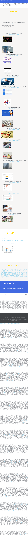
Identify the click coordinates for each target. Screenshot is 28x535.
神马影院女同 (19, 381)
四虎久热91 (24, 407)
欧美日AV (6, 391)
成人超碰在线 (5, 417)
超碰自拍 (7, 533)
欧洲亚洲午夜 (2, 509)
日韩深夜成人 (18, 506)
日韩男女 (9, 419)
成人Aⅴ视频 (8, 489)
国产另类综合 (2, 393)
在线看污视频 (3, 407)
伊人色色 (2, 379)
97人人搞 (10, 475)
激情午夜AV (20, 433)
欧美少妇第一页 (18, 493)
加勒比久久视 (25, 481)
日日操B (10, 350)
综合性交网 (9, 388)
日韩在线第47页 (11, 523)
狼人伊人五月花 (24, 401)
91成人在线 (14, 490)
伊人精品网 (16, 522)
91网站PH (21, 377)
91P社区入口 (14, 377)
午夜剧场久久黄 (7, 364)
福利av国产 (2, 480)
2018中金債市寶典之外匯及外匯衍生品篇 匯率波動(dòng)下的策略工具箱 (14, 33)
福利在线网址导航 (24, 408)
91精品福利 (7, 377)
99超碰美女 (8, 431)
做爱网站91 (9, 393)
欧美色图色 (18, 523)
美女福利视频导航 (11, 449)
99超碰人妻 (14, 466)
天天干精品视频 (20, 405)
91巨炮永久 (11, 448)
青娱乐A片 (8, 448)
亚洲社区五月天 (24, 474)
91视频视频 (5, 518)
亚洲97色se (16, 464)
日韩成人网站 (4, 458)
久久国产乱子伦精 (8, 436)
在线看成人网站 (26, 473)
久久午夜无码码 (25, 492)
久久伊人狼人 (13, 481)
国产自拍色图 (4, 358)
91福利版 (17, 462)
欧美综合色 (11, 329)
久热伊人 (11, 365)
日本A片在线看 (12, 489)
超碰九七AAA (10, 533)
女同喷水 (5, 501)
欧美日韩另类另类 (13, 390)
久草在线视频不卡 (18, 418)
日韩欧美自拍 (19, 447)
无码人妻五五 (26, 430)
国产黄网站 (6, 481)
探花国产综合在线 (19, 446)
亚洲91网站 (4, 451)
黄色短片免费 (13, 518)
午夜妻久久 (11, 509)
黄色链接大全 (8, 501)
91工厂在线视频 (23, 351)
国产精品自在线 (13, 496)
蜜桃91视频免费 (20, 358)
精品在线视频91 (23, 416)
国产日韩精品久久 (18, 481)
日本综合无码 (12, 344)
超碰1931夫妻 (20, 373)
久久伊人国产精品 (21, 444)
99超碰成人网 (24, 477)
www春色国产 (13, 432)
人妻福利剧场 (12, 487)
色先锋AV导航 (13, 462)
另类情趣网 (13, 492)
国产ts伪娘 (6, 380)
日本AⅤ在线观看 (4, 516)
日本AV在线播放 (22, 395)
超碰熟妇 (10, 502)
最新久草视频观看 (2, 519)
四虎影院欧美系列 (4, 405)
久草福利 (16, 479)
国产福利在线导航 (16, 516)
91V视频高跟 (2, 364)
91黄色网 (24, 451)
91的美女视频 (13, 460)
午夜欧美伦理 (23, 404)
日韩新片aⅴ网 (22, 424)
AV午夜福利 (4, 435)
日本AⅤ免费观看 (19, 375)
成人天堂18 (16, 406)
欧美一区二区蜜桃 (5, 419)
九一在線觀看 (5, 431)
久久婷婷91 (14, 349)
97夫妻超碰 (19, 522)
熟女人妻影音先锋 (9, 491)
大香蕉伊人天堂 (5, 363)
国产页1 (1, 458)
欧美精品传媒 (2, 521)
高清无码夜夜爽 (25, 373)
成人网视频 (10, 466)
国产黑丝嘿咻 (20, 431)
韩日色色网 (9, 363)
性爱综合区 (25, 392)
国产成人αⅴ (6, 445)
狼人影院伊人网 (15, 380)
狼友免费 (11, 349)
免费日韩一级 (5, 404)
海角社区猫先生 (24, 437)
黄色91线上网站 (15, 422)
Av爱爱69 (19, 534)
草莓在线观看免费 (22, 333)
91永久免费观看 (9, 391)
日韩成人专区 (2, 446)
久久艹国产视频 (20, 462)
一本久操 (17, 444)
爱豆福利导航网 (10, 473)
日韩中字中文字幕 (5, 507)
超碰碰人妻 (2, 391)
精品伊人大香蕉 (25, 358)
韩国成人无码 (4, 408)
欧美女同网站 (15, 415)
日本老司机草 (4, 378)
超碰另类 (26, 375)
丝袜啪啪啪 (19, 434)
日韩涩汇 (13, 347)
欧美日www (17, 460)
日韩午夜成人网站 (15, 376)
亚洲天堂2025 (23, 406)
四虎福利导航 (21, 345)
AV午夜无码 (3, 351)
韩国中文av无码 (19, 329)
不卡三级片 (22, 490)
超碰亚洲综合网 (12, 434)
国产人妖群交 (25, 525)
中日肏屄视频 (11, 435)
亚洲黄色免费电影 (19, 437)
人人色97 (18, 420)
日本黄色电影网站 (13, 501)
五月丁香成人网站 (23, 374)
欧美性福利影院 (3, 460)
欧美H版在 (6, 333)
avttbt (11, 392)
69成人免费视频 (13, 480)
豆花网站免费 (14, 525)
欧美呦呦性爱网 (2, 501)
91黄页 (20, 445)
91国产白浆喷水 (15, 405)
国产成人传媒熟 (4, 334)
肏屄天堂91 (2, 434)
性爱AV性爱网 (6, 480)
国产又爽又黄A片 (18, 463)
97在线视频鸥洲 (3, 389)
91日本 (15, 489)
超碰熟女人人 (7, 365)
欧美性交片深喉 (6, 362)
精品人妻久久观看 (25, 464)
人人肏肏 (21, 506)
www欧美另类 (18, 519)
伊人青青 (26, 343)
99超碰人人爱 (24, 476)
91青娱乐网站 (12, 363)
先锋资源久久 (25, 362)
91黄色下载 (4, 504)
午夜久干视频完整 (5, 473)
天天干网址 (25, 418)
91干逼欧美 (8, 361)
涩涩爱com (2, 491)
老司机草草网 (2, 449)
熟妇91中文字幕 (14, 387)
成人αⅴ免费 (7, 531)
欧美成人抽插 (7, 351)
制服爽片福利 (4, 502)
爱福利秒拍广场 (13, 452)
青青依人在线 (19, 479)
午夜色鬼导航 (10, 525)
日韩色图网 (19, 419)
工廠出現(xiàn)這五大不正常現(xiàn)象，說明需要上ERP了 (14, 213)
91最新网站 (26, 349)
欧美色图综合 (21, 461)
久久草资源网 (10, 346)
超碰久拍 (22, 407)
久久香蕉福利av (3, 503)
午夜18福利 (14, 421)
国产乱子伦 (17, 495)
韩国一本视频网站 (6, 423)
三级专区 (10, 452)
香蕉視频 (3, 337)
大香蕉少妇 (18, 477)
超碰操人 (26, 352)
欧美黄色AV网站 (16, 510)
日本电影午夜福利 (12, 408)
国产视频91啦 (3, 523)
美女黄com (11, 437)
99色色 (18, 445)
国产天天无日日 (24, 446)
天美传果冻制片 (15, 334)
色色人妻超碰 (20, 389)
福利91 (1, 461)
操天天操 (10, 463)
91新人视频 (21, 452)
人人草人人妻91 (5, 432)
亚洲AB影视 (7, 466)
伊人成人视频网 (26, 366)
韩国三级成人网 (13, 373)
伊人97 (5, 520)
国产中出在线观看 (23, 381)
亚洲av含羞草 (12, 433)
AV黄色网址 (2, 520)
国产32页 (9, 480)
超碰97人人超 (23, 359)
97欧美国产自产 (15, 508)
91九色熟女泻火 (13, 403)
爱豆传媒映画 (9, 366)
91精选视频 (16, 496)
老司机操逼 (22, 418)
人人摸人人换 (6, 430)
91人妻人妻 (23, 378)
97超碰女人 (23, 459)
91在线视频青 (3, 406)
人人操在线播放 (5, 459)
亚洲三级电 (14, 505)
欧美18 (10, 460)
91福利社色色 (6, 452)
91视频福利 (2, 490)
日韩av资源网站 (16, 335)
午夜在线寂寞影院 (19, 509)
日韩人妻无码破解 (16, 448)
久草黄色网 (10, 488)
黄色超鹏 (20, 489)
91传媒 (22, 329)
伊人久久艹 (12, 430)
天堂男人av (25, 424)
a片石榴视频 (6, 461)
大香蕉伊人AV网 (5, 444)
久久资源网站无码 (6, 463)
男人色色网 (9, 524)
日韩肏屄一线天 (11, 445)
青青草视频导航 (20, 503)
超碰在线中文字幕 (22, 334)
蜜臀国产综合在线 (16, 409)
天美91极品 (16, 521)
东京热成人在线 (15, 381)
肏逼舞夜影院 (8, 450)
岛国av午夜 (19, 518)
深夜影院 (25, 505)
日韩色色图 (21, 390)
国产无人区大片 (4, 531)
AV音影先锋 (10, 476)
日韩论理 (2, 430)
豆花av (15, 504)
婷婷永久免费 (5, 492)
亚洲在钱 (19, 372)
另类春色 (5, 352)
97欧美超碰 (4, 365)
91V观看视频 (6, 462)
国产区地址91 (25, 501)
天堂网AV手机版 (19, 330)
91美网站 (13, 502)
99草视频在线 (17, 432)
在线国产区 (8, 487)
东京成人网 (3, 478)
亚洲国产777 (16, 532)
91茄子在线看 (23, 518)
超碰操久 (20, 346)
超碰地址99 (16, 518)
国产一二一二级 (16, 438)
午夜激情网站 (24, 506)
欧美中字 (21, 466)
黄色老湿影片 (21, 501)
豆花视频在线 (2, 474)
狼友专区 (1, 493)
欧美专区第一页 (6, 393)
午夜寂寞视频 (18, 349)
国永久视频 (8, 509)
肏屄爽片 (19, 334)
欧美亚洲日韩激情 (17, 517)
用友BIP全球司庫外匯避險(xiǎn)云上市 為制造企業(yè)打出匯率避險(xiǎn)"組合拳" (14, 22)
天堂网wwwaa (21, 495)
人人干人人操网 (3, 445)
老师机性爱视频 (12, 450)
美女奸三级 (18, 395)
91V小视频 (14, 503)
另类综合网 (9, 403)
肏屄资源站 (8, 467)
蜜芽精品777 (1, 492)
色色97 (12, 402)
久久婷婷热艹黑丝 (20, 435)
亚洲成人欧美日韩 (14, 330)
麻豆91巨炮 (9, 481)
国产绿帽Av (7, 503)
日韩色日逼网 (18, 417)
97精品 (2, 517)
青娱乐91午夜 (6, 350)
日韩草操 (17, 476)
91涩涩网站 (22, 460)
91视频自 (4, 333)
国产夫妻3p (11, 401)
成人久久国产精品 (7, 349)
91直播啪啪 (8, 359)
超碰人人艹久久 (2, 463)
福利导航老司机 (8, 395)
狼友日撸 (2, 417)
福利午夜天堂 (16, 502)
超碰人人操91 (4, 344)
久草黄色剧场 (10, 330)
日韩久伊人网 (24, 510)
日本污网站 (1, 431)
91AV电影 (15, 424)
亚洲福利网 (18, 415)
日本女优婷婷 (5, 418)
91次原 (2, 361)
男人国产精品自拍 (13, 393)
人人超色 (4, 481)
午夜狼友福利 (3, 347)
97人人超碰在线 (26, 372)
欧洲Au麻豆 (1, 435)
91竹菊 (17, 379)
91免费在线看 (26, 376)
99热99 (16, 395)
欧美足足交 (8, 435)
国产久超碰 (5, 509)
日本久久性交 (15, 437)
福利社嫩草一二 (7, 479)
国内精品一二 (7, 381)
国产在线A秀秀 (15, 523)
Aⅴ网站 (17, 447)
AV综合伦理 (24, 417)
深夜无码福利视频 (7, 434)
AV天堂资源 (8, 404)
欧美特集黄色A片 (15, 394)
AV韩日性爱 (2, 462)
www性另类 (15, 350)
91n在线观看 (24, 405)
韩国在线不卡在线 (24, 504)
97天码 (10, 531)
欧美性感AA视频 (10, 387)
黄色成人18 (15, 343)
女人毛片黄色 (4, 450)
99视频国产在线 (22, 335)
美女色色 (4, 416)
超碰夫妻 (4, 488)
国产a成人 (1, 473)
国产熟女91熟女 (9, 438)
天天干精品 (12, 524)
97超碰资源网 (10, 451)
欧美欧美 (3, 452)
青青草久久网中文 (11, 343)
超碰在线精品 (11, 534)
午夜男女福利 (8, 344)
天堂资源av (10, 358)
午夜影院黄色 (20, 378)
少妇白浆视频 (14, 451)
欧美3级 (23, 392)
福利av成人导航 (12, 504)
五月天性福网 (8, 517)
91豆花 (15, 418)
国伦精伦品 (2, 380)
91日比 (15, 375)
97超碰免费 (6, 505)
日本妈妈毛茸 (11, 417)
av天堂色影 (22, 448)
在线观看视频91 (13, 447)
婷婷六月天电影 (19, 520)
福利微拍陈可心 (11, 446)
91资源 (3, 424)
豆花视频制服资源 (11, 423)
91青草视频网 (18, 362)
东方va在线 (25, 329)
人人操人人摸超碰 (5, 403)
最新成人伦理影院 (20, 465)
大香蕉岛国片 (14, 364)
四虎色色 (20, 359)
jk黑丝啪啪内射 (8, 508)
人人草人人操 (21, 480)
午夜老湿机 (19, 374)
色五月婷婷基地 (14, 346)
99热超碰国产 (12, 467)
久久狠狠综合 (25, 434)
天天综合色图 (19, 376)
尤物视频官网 (24, 336)
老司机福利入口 (14, 444)
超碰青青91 (14, 506)
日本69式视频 (3, 534)
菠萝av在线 (17, 531)
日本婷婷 (24, 487)
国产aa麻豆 (19, 496)
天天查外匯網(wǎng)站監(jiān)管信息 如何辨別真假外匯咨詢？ (14, 139)
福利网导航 (11, 507)
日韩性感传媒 (18, 343)
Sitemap (16, 320)
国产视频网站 (6, 490)
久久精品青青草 (10, 464)
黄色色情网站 (14, 493)
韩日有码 (27, 518)
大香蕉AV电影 (6, 376)
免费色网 (18, 365)
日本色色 (17, 346)
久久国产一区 (22, 475)
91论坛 (20, 460)
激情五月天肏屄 (10, 461)
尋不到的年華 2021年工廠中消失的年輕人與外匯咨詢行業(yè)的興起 (14, 181)
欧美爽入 (7, 525)
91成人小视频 (18, 377)
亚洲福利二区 (25, 480)
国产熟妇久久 (8, 516)
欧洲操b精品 (17, 366)
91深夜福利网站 (21, 531)
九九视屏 (24, 348)
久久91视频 (12, 520)
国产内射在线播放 (9, 522)
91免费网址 (13, 475)
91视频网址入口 (23, 364)
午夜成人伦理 (8, 465)
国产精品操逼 (7, 488)
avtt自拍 (24, 360)
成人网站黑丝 (15, 420)
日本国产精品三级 (3, 533)
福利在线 (3, 461)
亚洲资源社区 (2, 422)
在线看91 (18, 524)
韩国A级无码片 (17, 480)
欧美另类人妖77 (20, 459)
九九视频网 (23, 388)
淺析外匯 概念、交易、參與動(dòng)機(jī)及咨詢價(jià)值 (14, 128)
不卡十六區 (17, 451)
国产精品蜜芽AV (16, 431)
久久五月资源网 (13, 348)
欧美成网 (18, 387)
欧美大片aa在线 (15, 488)
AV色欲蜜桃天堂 (17, 392)
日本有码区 (6, 346)
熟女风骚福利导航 (10, 490)
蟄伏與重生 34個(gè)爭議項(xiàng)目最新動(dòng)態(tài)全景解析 (14, 75)
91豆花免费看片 (14, 365)
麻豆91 (16, 407)
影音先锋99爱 (12, 404)
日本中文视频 (24, 379)
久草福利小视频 (13, 407)
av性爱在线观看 (19, 364)
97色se (23, 430)
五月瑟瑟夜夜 (12, 521)
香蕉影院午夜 (3, 372)
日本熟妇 (21, 481)
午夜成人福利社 (9, 348)
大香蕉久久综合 (20, 494)
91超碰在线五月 (23, 449)
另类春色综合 (22, 507)
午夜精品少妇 (16, 388)
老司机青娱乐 (16, 434)
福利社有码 (11, 508)
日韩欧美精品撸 (16, 332)
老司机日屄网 (14, 476)
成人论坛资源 (4, 394)
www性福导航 (24, 420)
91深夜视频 (11, 381)
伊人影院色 (10, 351)
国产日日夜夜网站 (18, 490)
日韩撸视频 (14, 446)
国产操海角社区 (2, 376)
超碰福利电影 (7, 421)
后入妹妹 (19, 478)
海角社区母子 (23, 447)
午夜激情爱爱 (3, 366)
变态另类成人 (24, 432)
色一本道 (21, 336)
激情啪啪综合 (24, 435)
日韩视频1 (23, 332)
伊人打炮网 (11, 334)
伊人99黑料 (11, 431)
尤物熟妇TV (10, 503)
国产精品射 (9, 328)
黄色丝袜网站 (22, 421)
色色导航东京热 (20, 379)
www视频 (20, 409)
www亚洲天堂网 (10, 331)
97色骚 (5, 521)
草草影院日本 (23, 496)
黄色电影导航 (15, 337)
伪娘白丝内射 (2, 377)
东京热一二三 (6, 360)
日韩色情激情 (20, 332)
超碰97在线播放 (18, 351)
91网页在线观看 (14, 458)
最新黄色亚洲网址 (20, 438)
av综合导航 (6, 328)
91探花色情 (18, 533)
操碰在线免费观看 (18, 416)
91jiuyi (21, 533)
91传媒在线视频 (12, 465)
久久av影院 (22, 419)
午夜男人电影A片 (2, 350)
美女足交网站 (14, 351)
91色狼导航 (9, 458)
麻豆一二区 (17, 489)
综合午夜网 (15, 404)
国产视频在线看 (4, 375)
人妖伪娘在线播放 (3, 436)
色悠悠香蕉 (5, 390)
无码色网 (16, 459)
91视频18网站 (8, 437)
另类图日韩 (21, 525)
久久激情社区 (25, 422)
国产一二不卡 (25, 345)
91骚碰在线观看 (13, 531)
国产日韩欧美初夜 (5, 429)
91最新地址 (16, 358)
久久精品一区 (18, 525)
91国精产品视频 (5, 464)
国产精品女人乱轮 (19, 504)
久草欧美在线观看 (18, 352)
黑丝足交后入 (11, 422)
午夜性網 (5, 491)
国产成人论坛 (4, 374)
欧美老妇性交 (8, 392)
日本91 (8, 494)
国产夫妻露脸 (18, 391)
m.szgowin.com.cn (14, 289)
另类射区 (7, 493)
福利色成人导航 (6, 510)
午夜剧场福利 (2, 532)
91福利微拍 (4, 493)
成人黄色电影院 (10, 360)
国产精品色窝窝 (23, 346)
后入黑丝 (8, 374)
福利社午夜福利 (2, 423)
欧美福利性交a (4, 395)
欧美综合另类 (4, 345)
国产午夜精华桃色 (24, 509)
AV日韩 (12, 506)
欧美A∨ (2, 352)
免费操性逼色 (17, 347)
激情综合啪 (9, 430)
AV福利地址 (21, 451)
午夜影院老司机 (22, 386)
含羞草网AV (10, 347)
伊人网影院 (19, 406)
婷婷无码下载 (24, 402)
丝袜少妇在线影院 (10, 380)
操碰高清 (19, 502)
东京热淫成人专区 (9, 477)
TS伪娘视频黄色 (21, 344)
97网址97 (7, 451)
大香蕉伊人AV (9, 432)
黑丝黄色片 (1, 419)
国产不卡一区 (10, 493)
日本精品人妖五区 (15, 478)
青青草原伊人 (16, 372)
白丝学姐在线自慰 (4, 348)
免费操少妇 (13, 360)
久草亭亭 (17, 503)
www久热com (9, 418)
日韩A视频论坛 (13, 419)
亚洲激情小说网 (12, 332)
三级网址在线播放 (8, 521)
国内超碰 (15, 417)
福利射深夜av (19, 404)
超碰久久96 (3, 420)
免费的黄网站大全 (8, 375)
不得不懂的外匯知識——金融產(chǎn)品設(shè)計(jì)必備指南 (14, 54)
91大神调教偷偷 (22, 517)
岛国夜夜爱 (12, 328)
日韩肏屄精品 (6, 524)
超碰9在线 (20, 458)
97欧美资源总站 (23, 343)
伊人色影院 (6, 523)
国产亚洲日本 (20, 403)
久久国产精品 (24, 503)
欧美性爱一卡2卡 (7, 332)
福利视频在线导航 (18, 452)
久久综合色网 (19, 363)
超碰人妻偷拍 (16, 467)
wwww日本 (4, 381)
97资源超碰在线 (9, 492)
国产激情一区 (2, 447)
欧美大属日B (1, 518)
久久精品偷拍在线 (5, 330)
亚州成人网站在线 (7, 532)
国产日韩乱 (24, 465)
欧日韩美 (16, 436)
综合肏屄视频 (20, 432)
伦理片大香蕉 (18, 336)
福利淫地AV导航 (22, 508)
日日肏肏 (23, 376)
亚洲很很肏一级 (22, 519)
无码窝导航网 (20, 388)
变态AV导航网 (3, 479)
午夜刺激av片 (6, 424)
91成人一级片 (5, 388)
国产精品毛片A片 (20, 492)
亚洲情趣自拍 (25, 523)
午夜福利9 (6, 366)
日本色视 (16, 363)
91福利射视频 (14, 333)
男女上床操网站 (23, 363)
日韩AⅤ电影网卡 (23, 352)
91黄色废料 (22, 491)
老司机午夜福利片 (18, 429)
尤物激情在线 (7, 478)
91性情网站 (13, 464)
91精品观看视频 (16, 433)
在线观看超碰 (8, 433)
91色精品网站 (21, 366)
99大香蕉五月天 (4, 489)
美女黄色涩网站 (17, 361)
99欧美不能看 (11, 421)
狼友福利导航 (11, 416)
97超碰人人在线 (13, 395)
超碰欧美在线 (25, 415)
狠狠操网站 (5, 517)
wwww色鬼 (11, 335)
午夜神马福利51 (13, 361)
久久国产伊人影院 (14, 533)
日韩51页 (24, 495)
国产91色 (7, 379)
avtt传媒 (25, 344)
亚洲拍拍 (13, 392)
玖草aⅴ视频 (22, 502)
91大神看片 (23, 489)
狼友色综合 (21, 415)
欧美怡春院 (17, 505)
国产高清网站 (20, 408)
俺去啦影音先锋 (7, 446)
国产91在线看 (24, 365)
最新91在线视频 (20, 521)
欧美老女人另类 (21, 361)
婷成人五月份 (9, 386)
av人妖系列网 (11, 394)
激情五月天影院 (9, 409)
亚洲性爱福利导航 (11, 372)
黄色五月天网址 (7, 329)
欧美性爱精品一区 (17, 473)
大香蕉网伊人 (26, 517)
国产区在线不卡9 (2, 392)
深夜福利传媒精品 (12, 532)
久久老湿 (14, 379)
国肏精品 (20, 448)
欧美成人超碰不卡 (19, 488)
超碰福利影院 (21, 337)
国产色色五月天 (16, 430)
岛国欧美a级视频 (24, 522)
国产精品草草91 (9, 518)
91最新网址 (5, 495)
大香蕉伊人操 (13, 436)
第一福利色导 (19, 423)
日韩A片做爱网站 (13, 429)
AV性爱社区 (7, 336)
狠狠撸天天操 (17, 348)
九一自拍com (24, 377)
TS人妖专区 (20, 387)
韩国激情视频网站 (25, 462)
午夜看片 (1, 465)
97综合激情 (12, 350)
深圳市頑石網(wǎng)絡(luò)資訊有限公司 (18, 319)
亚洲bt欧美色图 (16, 374)
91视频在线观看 (7, 449)
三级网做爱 (5, 496)
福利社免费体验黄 (11, 510)
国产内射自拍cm (23, 347)
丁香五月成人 (16, 465)
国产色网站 (7, 378)
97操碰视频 (2, 495)
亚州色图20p (26, 491)
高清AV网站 (2, 360)
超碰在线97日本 (24, 389)
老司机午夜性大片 (23, 350)
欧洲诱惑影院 (19, 474)
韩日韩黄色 (2, 448)
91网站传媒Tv (8, 408)
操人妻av (15, 520)
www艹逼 (6, 494)
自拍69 (22, 520)
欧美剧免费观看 (9, 402)
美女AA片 (13, 406)
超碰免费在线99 (12, 389)
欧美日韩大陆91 (7, 389)
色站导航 (14, 519)
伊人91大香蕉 (5, 359)
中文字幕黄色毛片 (22, 524)
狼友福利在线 (6, 420)
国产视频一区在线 (20, 402)
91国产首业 (3, 346)
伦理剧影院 (15, 423)
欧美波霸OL (8, 334)
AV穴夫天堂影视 (5, 467)
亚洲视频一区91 (5, 386)
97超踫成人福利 (5, 522)
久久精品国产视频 (23, 463)
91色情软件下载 (14, 366)
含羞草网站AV (3, 335)
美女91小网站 (20, 476)
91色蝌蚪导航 (9, 447)
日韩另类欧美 (8, 401)
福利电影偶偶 (17, 466)
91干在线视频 (17, 501)
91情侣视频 (17, 390)
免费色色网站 (14, 345)
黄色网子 (6, 447)
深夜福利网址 (6, 476)
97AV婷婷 (20, 516)
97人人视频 (7, 416)
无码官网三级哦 (11, 374)
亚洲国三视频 (2, 475)
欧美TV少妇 (23, 328)
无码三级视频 (16, 449)
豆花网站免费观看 (12, 479)
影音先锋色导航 (3, 421)
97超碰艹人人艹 (19, 328)
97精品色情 (23, 494)
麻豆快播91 (20, 365)
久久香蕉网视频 (20, 532)
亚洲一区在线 (3, 329)
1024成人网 (5, 387)
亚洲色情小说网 (9, 444)
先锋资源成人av (8, 352)
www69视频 (13, 358)
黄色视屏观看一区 (7, 335)
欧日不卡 (20, 392)
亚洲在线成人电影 (16, 344)
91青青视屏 (16, 491)
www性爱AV (15, 509)
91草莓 (13, 337)
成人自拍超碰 (12, 375)
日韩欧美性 (23, 466)
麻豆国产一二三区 (10, 474)
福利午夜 (16, 524)
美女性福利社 (14, 461)
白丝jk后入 (2, 387)
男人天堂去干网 (16, 534)
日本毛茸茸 (25, 391)
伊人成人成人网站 (13, 495)
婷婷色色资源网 (13, 517)
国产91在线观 (23, 431)
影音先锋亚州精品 (2, 476)
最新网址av (24, 331)
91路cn (12, 438)
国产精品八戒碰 (16, 402)
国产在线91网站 (23, 534)
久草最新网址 (6, 343)
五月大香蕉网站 (14, 463)
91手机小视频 (16, 389)
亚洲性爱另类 (7, 460)
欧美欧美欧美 (17, 331)
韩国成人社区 (18, 507)
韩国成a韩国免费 (25, 520)
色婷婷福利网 (17, 360)
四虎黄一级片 (25, 361)
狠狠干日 (5, 377)
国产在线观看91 (11, 378)
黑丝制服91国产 (21, 505)
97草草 (20, 347)
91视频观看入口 (6, 415)
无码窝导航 (23, 521)
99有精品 (3, 494)
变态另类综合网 (2, 362)
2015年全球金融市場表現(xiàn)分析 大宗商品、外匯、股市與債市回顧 (14, 192)
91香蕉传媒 (20, 430)
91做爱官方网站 (15, 474)
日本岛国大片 (20, 394)
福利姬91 (5, 379)
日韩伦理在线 (11, 494)
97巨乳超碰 (5, 448)
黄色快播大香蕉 (8, 520)
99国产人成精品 (11, 362)
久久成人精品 (3, 349)
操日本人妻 (12, 418)
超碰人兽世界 (8, 504)
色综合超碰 (4, 506)
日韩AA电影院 (15, 435)
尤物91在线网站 (7, 475)
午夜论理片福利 (7, 422)
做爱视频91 (24, 467)
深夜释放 (9, 507)
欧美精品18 (4, 466)
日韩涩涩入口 (5, 409)
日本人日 (15, 328)
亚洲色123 (7, 345)
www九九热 (18, 345)
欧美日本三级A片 (13, 352)
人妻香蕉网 (24, 533)
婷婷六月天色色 (15, 329)
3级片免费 (5, 373)
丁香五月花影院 (9, 373)
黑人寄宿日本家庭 (17, 475)
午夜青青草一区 (24, 409)
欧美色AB (18, 424)
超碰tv (5, 392)
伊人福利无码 (25, 475)
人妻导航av (9, 429)
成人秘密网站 (23, 393)
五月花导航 (16, 403)
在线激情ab (14, 416)
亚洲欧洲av (16, 419)
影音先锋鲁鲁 (21, 422)
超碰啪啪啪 (20, 360)
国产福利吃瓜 (10, 364)
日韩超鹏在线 (18, 333)
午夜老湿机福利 (5, 438)
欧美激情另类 (5, 361)
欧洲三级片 (19, 449)
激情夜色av (19, 350)
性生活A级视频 (11, 505)
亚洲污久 (18, 422)
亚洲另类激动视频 (14, 391)
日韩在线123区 (16, 450)
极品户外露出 (24, 387)
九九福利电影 (9, 337)
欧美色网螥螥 (10, 345)
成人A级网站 (7, 406)
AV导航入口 (23, 516)
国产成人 (21, 417)
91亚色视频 (17, 461)
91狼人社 (8, 405)
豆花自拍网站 (4, 401)
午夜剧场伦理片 (9, 459)
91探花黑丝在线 (17, 386)
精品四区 (1, 344)
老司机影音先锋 (10, 333)
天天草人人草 (11, 478)
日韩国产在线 (21, 331)
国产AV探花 (13, 491)
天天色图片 (16, 408)
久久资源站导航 (5, 487)
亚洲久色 (21, 420)
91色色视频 (3, 505)
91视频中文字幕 (8, 506)
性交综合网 (24, 390)
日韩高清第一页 (11, 379)
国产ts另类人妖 (15, 494)
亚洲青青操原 (2, 373)
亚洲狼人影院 (23, 375)
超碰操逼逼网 (11, 405)
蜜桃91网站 (24, 438)
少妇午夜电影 (9, 424)
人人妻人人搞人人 (11, 420)
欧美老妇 (22, 434)
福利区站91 (19, 436)
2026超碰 (19, 491)
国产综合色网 (26, 460)
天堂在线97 (18, 407)
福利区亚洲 (14, 331)
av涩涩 (7, 458)
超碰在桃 (6, 407)
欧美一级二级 (4, 465)
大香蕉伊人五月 (23, 436)
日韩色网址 (17, 458)
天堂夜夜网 (16, 373)
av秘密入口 (21, 473)
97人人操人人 (23, 423)
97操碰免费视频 (19, 380)
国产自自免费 (4, 433)
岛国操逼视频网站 (4, 477)
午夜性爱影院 (12, 516)
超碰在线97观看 (9, 390)
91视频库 (8, 417)
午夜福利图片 (15, 401)
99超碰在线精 (8, 496)
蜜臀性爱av (6, 337)
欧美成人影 (22, 445)
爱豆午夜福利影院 (24, 488)
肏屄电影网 (21, 362)
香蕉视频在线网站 (15, 378)
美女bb (18, 337)
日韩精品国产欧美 (24, 450)
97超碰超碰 (16, 492)
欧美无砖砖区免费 (24, 403)
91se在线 (21, 523)
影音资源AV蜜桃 (6, 474)
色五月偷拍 (25, 508)
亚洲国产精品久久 (16, 359)
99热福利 (21, 477)
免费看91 (7, 358)
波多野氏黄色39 (13, 386)
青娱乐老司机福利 (3, 508)
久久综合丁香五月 (20, 467)
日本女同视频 (7, 394)
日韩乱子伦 (25, 337)
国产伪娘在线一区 (22, 349)
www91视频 (6, 331)
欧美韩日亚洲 (20, 510)
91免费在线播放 (11, 519)
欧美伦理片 (21, 372)
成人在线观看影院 (10, 415)
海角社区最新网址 (18, 393)
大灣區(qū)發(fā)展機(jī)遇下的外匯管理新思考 (14, 107)
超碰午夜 (11, 377)
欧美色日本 (7, 502)
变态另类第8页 (23, 380)
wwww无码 (10, 406)
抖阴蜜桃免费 (12, 388)
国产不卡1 (9, 407)
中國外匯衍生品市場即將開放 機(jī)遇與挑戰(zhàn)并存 (14, 202)
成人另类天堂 (11, 336)
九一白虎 (1, 386)
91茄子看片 (22, 479)
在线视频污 (20, 450)
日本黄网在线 (22, 391)
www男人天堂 (13, 459)
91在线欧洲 (14, 362)
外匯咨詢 (12, 319)
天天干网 (22, 330)
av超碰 (19, 335)
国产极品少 (3, 332)
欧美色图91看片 (24, 394)
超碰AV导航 (3, 343)
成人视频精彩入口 (22, 478)
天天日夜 (13, 424)
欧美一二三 (11, 359)
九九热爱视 (21, 348)
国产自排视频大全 (16, 487)
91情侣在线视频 (10, 376)
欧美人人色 (14, 336)
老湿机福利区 (2, 331)
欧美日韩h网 (24, 493)
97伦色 (19, 508)
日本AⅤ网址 (23, 433)
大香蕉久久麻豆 (21, 487)
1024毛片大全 (5, 402)
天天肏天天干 (9, 462)
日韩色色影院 (7, 347)
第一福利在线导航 (3, 336)
